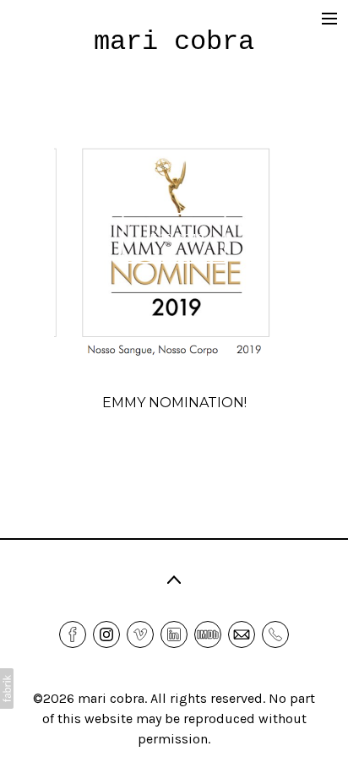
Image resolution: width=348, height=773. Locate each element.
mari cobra (111, 698)
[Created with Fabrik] (7, 688)
